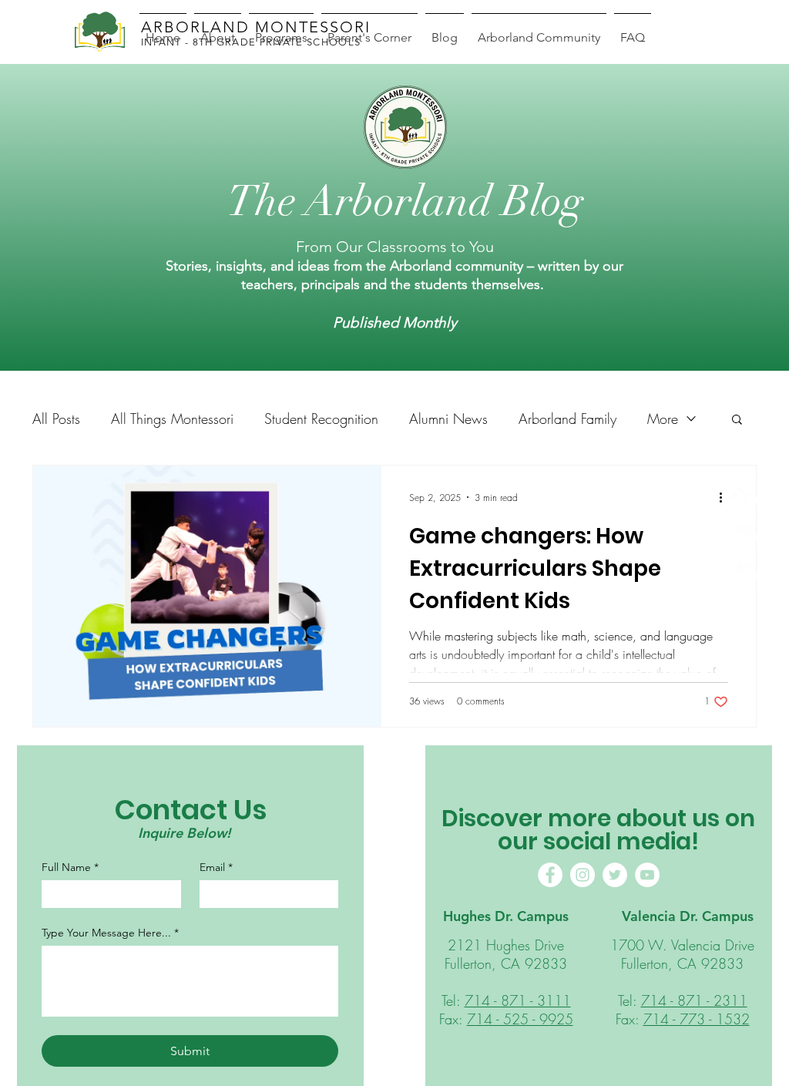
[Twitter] (615, 874)
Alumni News (448, 418)
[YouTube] (647, 874)
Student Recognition (321, 418)
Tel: (453, 1000)
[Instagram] (744, 537)
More (662, 418)
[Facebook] (744, 499)
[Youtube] (744, 576)
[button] (737, 420)
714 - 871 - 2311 (694, 1000)
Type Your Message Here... (110, 933)
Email (216, 867)
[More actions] (726, 497)
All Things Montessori (172, 418)
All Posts (56, 418)
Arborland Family (567, 418)
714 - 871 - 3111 (518, 1000)
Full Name (70, 867)
